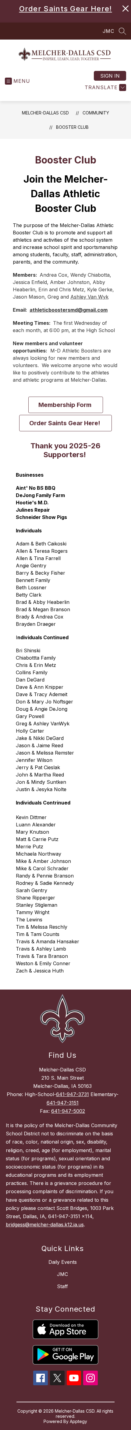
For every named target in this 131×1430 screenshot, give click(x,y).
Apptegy (78, 1421)
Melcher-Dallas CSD (45, 112)
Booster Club (72, 127)
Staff (62, 1286)
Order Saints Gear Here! (65, 8)
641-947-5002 (68, 1111)
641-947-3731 (72, 1094)
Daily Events (62, 1262)
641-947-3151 (63, 1103)
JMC (108, 31)
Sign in (110, 76)
